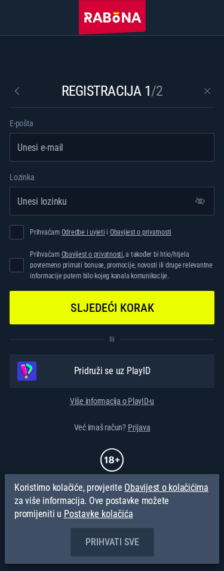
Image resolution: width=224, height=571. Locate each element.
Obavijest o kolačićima (166, 487)
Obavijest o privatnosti (140, 232)
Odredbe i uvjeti (83, 232)
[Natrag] (17, 91)
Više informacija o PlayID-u (112, 401)
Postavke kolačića (98, 514)
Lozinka (22, 177)
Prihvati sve (112, 542)
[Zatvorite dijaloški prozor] (207, 91)
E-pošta (21, 123)
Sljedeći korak (112, 307)
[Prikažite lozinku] (200, 201)
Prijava (139, 427)
